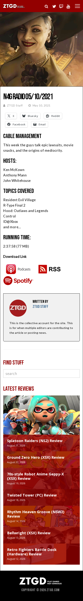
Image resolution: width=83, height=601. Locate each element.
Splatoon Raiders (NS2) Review (34, 440)
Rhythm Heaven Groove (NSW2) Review (35, 514)
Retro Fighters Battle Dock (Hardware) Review (32, 551)
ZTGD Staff (15, 105)
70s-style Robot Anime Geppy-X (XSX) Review (35, 476)
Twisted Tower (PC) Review (32, 495)
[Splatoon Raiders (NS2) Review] (41, 419)
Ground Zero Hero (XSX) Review (35, 457)
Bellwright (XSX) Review (28, 532)
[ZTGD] (14, 7)
